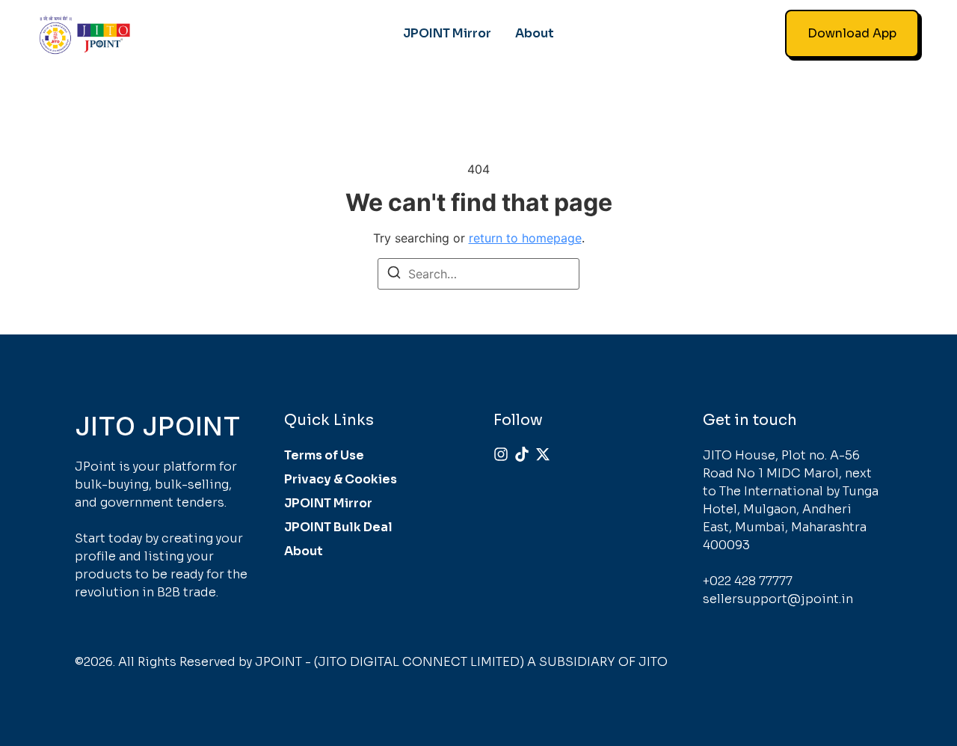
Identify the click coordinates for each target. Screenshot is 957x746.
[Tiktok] (521, 454)
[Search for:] (478, 274)
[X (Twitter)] (542, 454)
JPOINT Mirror (447, 33)
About (534, 33)
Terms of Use (324, 455)
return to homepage (525, 237)
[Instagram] (500, 454)
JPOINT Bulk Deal (338, 527)
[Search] (394, 274)
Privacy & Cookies (340, 479)
